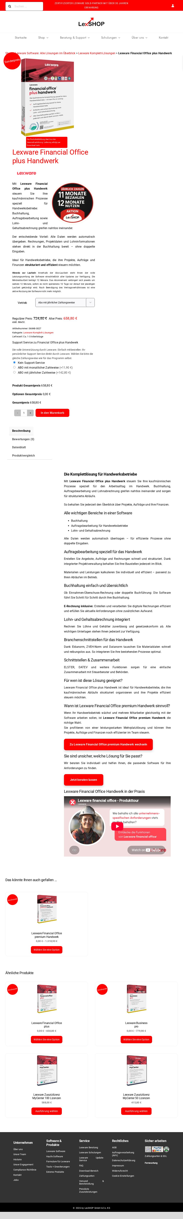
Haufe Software (54, 1156)
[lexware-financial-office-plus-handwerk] (46, 97)
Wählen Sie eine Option (47, 949)
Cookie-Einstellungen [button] (123, 1175)
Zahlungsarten (86, 1175)
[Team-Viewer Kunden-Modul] (157, 1169)
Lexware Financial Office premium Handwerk (46, 935)
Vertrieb (22, 302)
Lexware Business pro (136, 1024)
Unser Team (19, 1154)
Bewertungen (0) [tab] (23, 439)
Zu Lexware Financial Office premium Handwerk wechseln (108, 744)
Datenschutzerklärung (123, 1160)
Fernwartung (151, 1163)
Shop (8, 53)
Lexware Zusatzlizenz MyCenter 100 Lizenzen (46, 1096)
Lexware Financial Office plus (46, 1024)
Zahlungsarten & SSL (156, 1156)
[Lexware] (26, 173)
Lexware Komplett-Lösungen (96, 53)
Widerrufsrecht (120, 1170)
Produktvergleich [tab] (23, 455)
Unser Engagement (23, 1164)
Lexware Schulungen (90, 1152)
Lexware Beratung (88, 1147)
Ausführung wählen (46, 1111)
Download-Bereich (88, 1170)
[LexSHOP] (91, 18)
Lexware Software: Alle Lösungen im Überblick (45, 53)
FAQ (81, 1165)
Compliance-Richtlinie (24, 1169)
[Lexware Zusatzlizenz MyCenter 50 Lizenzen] (136, 1071)
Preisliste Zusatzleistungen (88, 1190)
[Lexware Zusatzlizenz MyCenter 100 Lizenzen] (47, 1071)
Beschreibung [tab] (21, 430)
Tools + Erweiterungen (58, 1166)
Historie (17, 1159)
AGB (114, 1147)
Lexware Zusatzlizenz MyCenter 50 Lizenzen (136, 1096)
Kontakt (17, 1175)
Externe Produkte (55, 1172)
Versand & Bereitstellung (91, 1182)
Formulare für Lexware (58, 1161)
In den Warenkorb (52, 413)
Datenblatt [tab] (19, 447)
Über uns (18, 1149)
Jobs (16, 1180)
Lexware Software (55, 1151)
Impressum (118, 1165)
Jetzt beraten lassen (83, 779)
